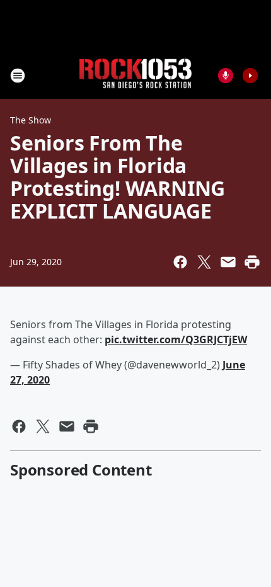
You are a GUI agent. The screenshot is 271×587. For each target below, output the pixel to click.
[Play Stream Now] (250, 75)
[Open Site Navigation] (17, 75)
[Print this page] (252, 262)
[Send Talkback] (225, 75)
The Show (30, 120)
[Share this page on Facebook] (180, 262)
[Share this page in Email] (228, 262)
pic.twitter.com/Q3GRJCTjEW (176, 339)
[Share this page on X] (204, 262)
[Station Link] (135, 75)
